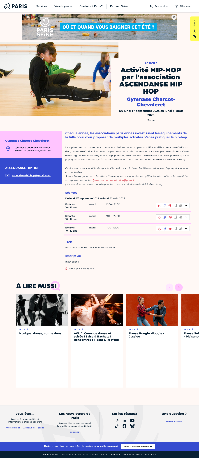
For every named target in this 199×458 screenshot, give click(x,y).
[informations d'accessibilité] (173, 205)
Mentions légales (50, 454)
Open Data (115, 454)
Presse (104, 454)
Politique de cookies (132, 454)
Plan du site (151, 454)
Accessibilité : (80, 454)
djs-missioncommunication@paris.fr (113, 180)
